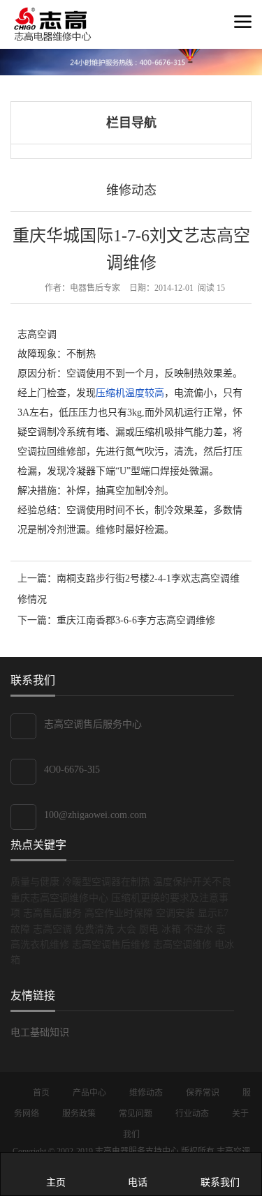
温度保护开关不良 (192, 882)
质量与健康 (34, 882)
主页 (56, 1182)
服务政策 (80, 1114)
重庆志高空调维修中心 (59, 898)
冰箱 (171, 929)
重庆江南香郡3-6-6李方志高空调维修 (136, 620)
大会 (126, 929)
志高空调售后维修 (111, 944)
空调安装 (175, 913)
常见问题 (136, 1114)
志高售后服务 (52, 913)
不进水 (198, 929)
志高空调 (52, 929)
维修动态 (131, 190)
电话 (137, 1182)
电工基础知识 (39, 1032)
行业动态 (193, 1114)
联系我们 (220, 1182)
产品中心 (90, 1093)
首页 (42, 1093)
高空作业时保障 (119, 913)
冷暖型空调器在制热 (106, 882)
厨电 (149, 929)
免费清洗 (94, 929)
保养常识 (203, 1093)
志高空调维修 (182, 944)
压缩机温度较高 (130, 393)
